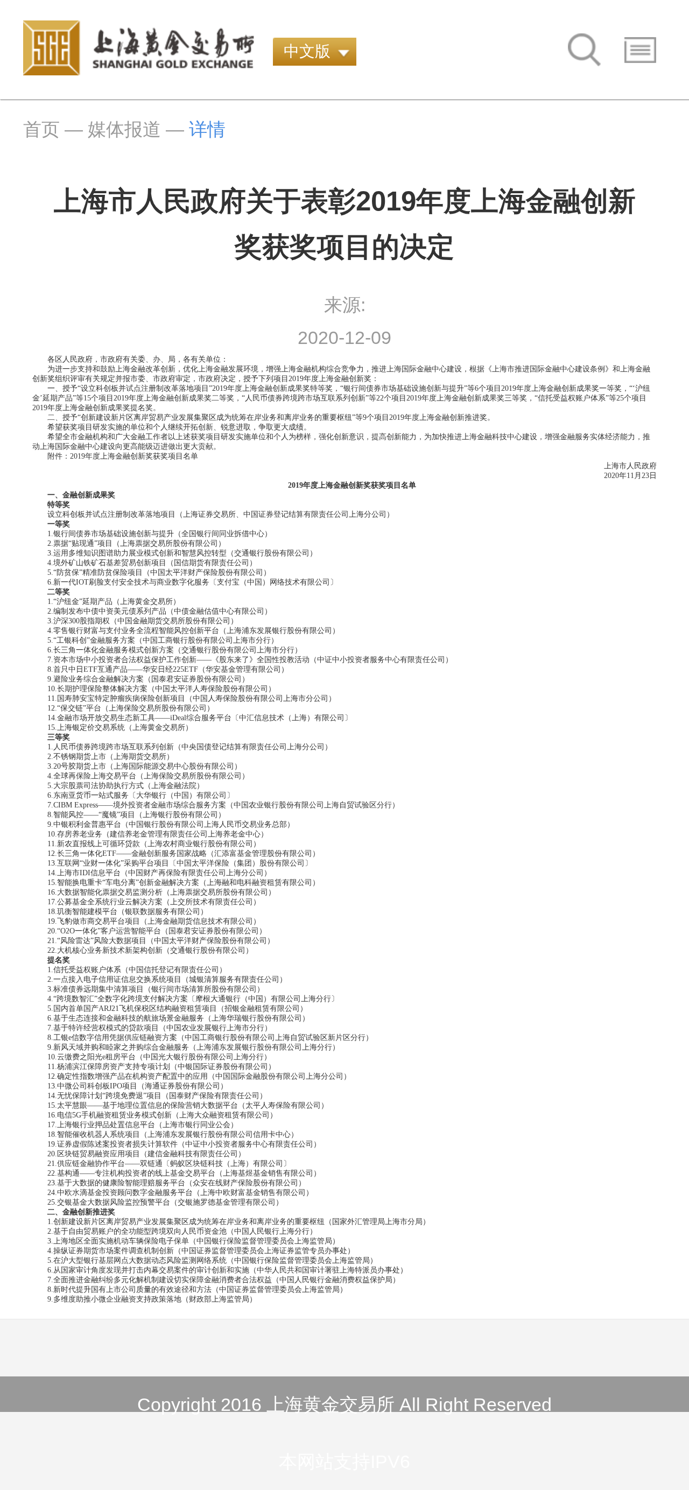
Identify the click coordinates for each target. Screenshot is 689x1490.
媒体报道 (124, 129)
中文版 (307, 51)
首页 (41, 129)
